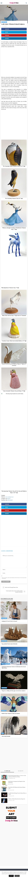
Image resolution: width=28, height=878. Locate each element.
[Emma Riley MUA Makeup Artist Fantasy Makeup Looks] (4, 789)
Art (2, 663)
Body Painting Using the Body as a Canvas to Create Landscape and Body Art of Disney (17, 776)
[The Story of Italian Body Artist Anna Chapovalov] (4, 800)
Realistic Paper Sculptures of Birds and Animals (11, 713)
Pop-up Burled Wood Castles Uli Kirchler (9, 643)
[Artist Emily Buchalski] (14, 725)
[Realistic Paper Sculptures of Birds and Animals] (14, 703)
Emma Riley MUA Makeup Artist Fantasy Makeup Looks (16, 788)
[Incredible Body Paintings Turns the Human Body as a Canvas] (4, 795)
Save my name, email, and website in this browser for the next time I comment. (14, 578)
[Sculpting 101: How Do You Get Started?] (14, 610)
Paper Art (4, 710)
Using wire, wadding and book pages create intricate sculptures (13, 690)
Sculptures (4, 618)
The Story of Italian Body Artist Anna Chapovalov (16, 798)
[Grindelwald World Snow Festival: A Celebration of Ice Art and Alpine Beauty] (14, 656)
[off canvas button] (1, 3)
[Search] (26, 3)
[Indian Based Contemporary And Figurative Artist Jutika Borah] (4, 783)
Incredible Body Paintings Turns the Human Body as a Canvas (17, 794)
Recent (21, 770)
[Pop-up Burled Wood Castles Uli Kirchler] (14, 633)
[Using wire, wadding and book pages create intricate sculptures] (14, 680)
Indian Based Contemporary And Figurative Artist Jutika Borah (16, 782)
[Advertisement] (14, 63)
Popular (7, 770)
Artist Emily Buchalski (6, 736)
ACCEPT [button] (11, 875)
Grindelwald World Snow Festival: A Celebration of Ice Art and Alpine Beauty (14, 667)
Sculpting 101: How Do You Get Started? (9, 621)
